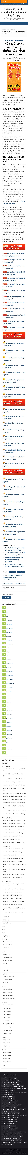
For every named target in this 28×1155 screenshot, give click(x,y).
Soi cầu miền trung (6, 881)
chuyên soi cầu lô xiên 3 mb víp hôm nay (13, 836)
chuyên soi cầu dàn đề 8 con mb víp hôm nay (14, 802)
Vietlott (4, 952)
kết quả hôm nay (6, 936)
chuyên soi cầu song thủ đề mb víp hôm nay (14, 778)
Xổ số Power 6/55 (9, 644)
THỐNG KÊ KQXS (6, 923)
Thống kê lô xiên (9, 695)
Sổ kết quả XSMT (9, 632)
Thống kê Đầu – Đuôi (10, 710)
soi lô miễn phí (5, 1140)
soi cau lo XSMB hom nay (8, 1123)
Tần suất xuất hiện (9, 718)
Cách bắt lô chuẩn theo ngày (9, 1078)
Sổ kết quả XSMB (9, 624)
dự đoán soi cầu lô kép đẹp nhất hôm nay (8, 583)
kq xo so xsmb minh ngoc (8, 1109)
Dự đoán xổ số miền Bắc (8, 1096)
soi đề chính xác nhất (16, 1140)
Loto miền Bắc (8, 726)
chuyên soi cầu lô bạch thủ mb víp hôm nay (13, 826)
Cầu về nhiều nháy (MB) (10, 683)
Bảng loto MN (6, 1042)
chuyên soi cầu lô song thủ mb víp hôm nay (13, 829)
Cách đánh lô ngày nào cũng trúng (10, 1080)
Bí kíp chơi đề (9, 40)
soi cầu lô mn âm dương (19, 1132)
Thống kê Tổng (8, 714)
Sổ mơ (7, 753)
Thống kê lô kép (9, 698)
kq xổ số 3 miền (18, 575)
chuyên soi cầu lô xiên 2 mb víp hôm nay (13, 833)
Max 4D (7, 651)
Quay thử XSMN (9, 742)
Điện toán (4, 974)
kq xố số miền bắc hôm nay (10, 577)
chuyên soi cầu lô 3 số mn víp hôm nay (12, 861)
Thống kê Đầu (8, 702)
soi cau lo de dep (15, 1113)
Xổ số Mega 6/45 (9, 640)
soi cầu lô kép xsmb (6, 1132)
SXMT (3, 932)
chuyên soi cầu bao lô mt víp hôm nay (12, 898)
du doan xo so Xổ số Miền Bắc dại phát (11, 1082)
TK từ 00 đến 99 (8, 722)
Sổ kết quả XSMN (9, 628)
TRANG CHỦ (5, 763)
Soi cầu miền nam (6, 846)
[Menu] (1, 23)
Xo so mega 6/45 (7, 957)
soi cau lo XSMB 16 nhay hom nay (10, 1117)
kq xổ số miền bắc (20, 1109)
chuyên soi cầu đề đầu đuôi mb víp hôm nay (14, 4)
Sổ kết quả (4, 939)
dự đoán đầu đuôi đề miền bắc (9, 1101)
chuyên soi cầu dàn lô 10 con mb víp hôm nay (14, 810)
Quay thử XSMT (9, 746)
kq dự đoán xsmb (17, 1105)
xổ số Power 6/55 (7, 960)
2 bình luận (7, 579)
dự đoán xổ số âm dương (8, 1098)
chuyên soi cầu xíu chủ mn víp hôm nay (12, 877)
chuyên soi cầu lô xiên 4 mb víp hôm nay (13, 839)
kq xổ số (11, 575)
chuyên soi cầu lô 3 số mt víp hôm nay (12, 904)
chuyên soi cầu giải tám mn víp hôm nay (13, 858)
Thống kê (7, 655)
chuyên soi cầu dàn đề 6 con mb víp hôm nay (14, 799)
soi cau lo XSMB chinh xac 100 (9, 1119)
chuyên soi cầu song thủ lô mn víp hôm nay (13, 874)
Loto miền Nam (9, 730)
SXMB (3, 926)
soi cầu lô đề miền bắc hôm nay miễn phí (12, 1136)
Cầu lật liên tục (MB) (9, 675)
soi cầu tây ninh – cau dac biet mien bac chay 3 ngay (14, 12)
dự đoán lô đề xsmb (18, 1086)
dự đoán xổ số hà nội (21, 1092)
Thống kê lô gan (9, 691)
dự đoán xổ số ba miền (20, 1088)
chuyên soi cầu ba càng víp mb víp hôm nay (13, 782)
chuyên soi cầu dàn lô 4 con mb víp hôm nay (14, 814)
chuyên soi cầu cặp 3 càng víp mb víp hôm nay (14, 793)
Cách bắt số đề (18, 40)
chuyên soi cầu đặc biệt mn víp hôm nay (13, 848)
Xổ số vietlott (8, 636)
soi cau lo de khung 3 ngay (8, 1115)
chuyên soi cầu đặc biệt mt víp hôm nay (13, 912)
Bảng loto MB (6, 1039)
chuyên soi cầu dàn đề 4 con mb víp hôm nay (14, 796)
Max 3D (5, 964)
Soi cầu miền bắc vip (7, 818)
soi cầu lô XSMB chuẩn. (7, 1134)
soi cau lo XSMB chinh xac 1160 (9, 1121)
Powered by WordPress (7, 1153)
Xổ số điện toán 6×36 (8, 976)
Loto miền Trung (9, 734)
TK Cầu (4, 986)
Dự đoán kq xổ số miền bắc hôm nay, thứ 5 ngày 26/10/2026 (14, 559)
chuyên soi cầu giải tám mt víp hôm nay (13, 895)
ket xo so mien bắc (6, 1105)
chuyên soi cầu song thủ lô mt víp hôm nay (13, 889)
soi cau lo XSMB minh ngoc (8, 1125)
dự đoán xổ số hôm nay (7, 1094)
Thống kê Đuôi (8, 706)
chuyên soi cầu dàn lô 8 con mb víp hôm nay (14, 823)
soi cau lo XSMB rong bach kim (9, 1127)
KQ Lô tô (4, 1037)
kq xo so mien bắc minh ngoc (9, 1107)
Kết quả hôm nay (9, 620)
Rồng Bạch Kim (5, 1113)
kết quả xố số (5, 1111)
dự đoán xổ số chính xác (8, 1092)
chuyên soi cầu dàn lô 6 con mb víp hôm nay (14, 820)
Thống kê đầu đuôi (9, 687)
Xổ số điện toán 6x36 (9, 659)
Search (6, 597)
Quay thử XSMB (9, 738)
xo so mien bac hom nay (20, 1142)
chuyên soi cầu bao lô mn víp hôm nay (12, 852)
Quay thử (4, 1050)
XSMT (7, 616)
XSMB (7, 608)
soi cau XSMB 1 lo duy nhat (8, 1130)
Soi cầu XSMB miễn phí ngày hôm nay (11, 1138)
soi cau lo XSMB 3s (21, 1115)
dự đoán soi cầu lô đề (7, 1088)
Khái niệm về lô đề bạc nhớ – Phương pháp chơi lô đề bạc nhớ (20, 583)
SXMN (3, 929)
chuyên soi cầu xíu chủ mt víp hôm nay (12, 892)
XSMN (7, 612)
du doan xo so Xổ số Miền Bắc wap (10, 1084)
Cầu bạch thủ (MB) (9, 671)
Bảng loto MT (6, 1046)
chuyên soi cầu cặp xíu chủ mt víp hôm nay (13, 901)
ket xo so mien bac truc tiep (8, 1103)
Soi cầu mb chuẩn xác (7, 766)
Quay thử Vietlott (9, 749)
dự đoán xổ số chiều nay (8, 1090)
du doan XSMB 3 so (6, 1086)
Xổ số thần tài (8, 667)
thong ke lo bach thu (7, 1142)
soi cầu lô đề (18, 1134)
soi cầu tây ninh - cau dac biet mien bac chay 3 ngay (15, 59)
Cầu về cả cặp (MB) (9, 679)
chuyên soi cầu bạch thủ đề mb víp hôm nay (14, 785)
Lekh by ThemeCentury (20, 1153)
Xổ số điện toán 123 (9, 663)
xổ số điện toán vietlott (7, 1144)
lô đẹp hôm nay (14, 1111)
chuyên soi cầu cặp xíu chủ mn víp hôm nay (13, 855)
